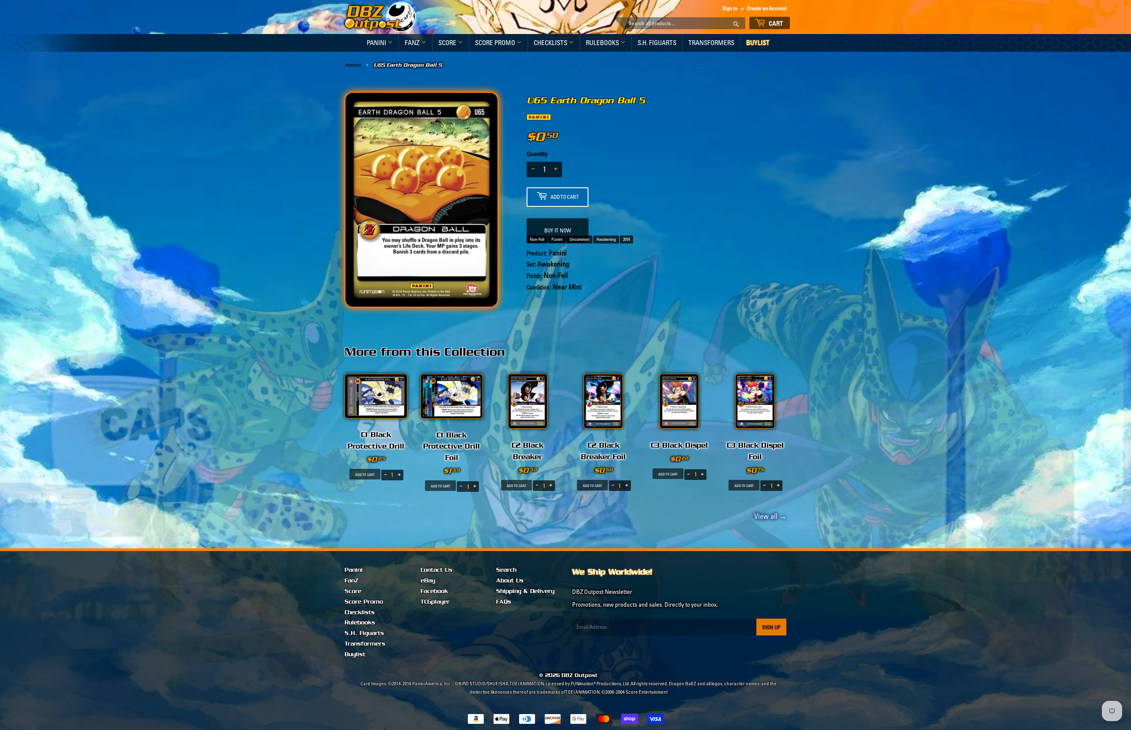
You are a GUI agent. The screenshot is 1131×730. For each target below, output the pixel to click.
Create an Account (766, 8)
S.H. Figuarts (657, 42)
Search (506, 570)
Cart (775, 23)
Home (353, 65)
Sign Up (771, 627)
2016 (626, 239)
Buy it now (557, 230)
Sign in (729, 8)
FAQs (503, 602)
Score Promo (495, 42)
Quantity (537, 154)
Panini (377, 42)
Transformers (711, 42)
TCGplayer (435, 602)
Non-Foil (537, 239)
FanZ (413, 42)
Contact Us (436, 570)
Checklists (551, 42)
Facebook (434, 591)
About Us (510, 581)
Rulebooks (603, 42)
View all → (768, 516)
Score (448, 42)
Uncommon (579, 239)
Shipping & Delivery (525, 591)
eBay (428, 581)
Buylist (758, 42)
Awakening (606, 239)
